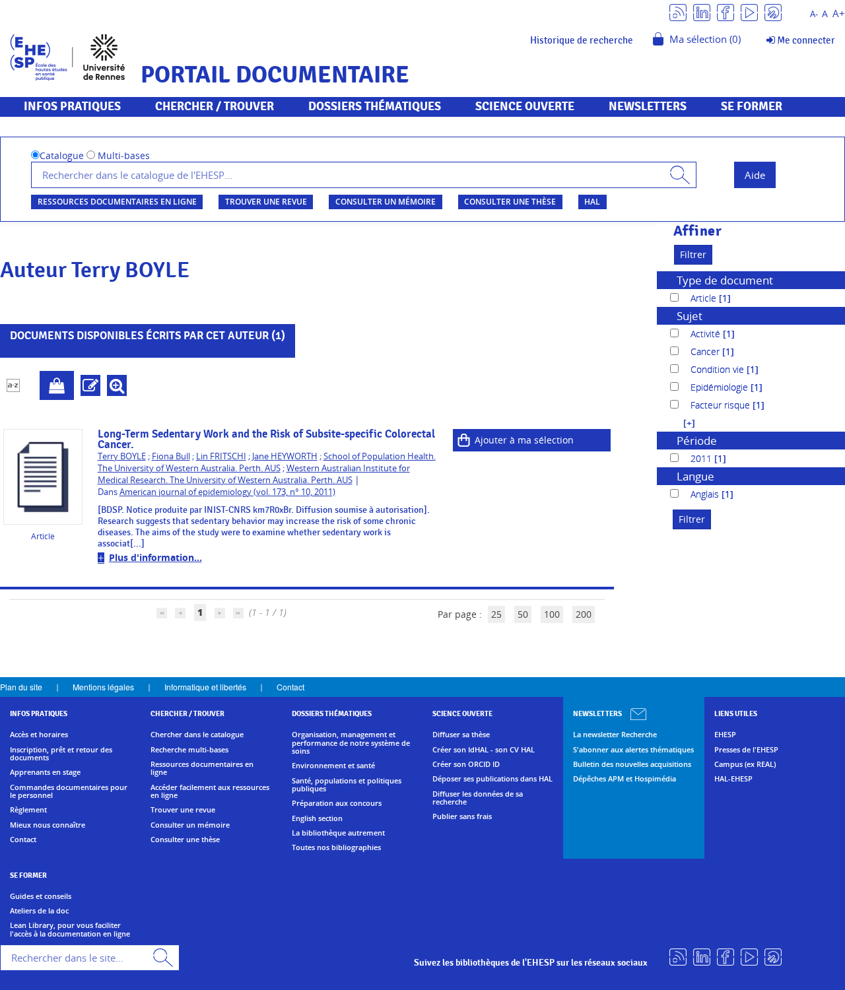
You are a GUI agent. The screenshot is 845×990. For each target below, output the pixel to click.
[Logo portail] (67, 56)
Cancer (706, 351)
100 (552, 614)
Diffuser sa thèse (461, 735)
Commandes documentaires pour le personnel (68, 791)
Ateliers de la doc (39, 911)
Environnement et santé (333, 766)
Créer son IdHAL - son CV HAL (483, 750)
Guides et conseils (40, 896)
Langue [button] (695, 476)
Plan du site (21, 686)
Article (705, 298)
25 (496, 614)
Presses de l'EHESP (746, 750)
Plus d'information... (155, 557)
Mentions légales (103, 686)
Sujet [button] (689, 315)
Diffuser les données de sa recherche (477, 798)
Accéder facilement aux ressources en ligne (210, 791)
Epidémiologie (721, 387)
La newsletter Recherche (615, 735)
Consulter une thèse (510, 201)
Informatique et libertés (205, 686)
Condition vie (719, 369)
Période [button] (697, 440)
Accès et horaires (39, 735)
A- (814, 14)
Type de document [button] (725, 280)
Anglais (706, 494)
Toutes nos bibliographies (336, 847)
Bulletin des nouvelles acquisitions (632, 764)
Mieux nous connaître (47, 825)
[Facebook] (725, 11)
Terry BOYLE (122, 456)
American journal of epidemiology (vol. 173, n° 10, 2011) (227, 492)
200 (584, 614)
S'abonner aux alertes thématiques (633, 750)
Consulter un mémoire (385, 201)
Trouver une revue (266, 201)
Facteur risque (722, 405)
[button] (682, 422)
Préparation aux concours (337, 803)
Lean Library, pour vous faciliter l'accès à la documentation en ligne (70, 929)
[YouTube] (749, 11)
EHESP (725, 735)
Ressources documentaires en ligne (117, 201)
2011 (702, 458)
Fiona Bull (171, 456)
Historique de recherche (581, 40)
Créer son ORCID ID (466, 764)
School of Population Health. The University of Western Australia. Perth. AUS (267, 462)
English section (317, 818)
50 (523, 614)
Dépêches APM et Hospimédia (624, 779)
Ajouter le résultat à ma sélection (57, 385)
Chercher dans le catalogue (197, 735)
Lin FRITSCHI (221, 456)
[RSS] (678, 11)
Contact (290, 686)
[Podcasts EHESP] (773, 11)
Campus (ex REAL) (745, 764)
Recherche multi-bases (189, 750)
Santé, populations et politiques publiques (346, 785)
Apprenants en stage (45, 772)
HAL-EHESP (733, 779)
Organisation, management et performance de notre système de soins (351, 743)
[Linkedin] (701, 11)
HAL (592, 201)
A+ (838, 13)
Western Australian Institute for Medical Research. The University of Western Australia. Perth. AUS (254, 474)
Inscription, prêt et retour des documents (61, 754)
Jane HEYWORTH (285, 456)
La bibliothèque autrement (338, 833)
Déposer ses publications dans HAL (492, 779)
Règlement (28, 810)
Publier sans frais (462, 816)
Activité (707, 333)
